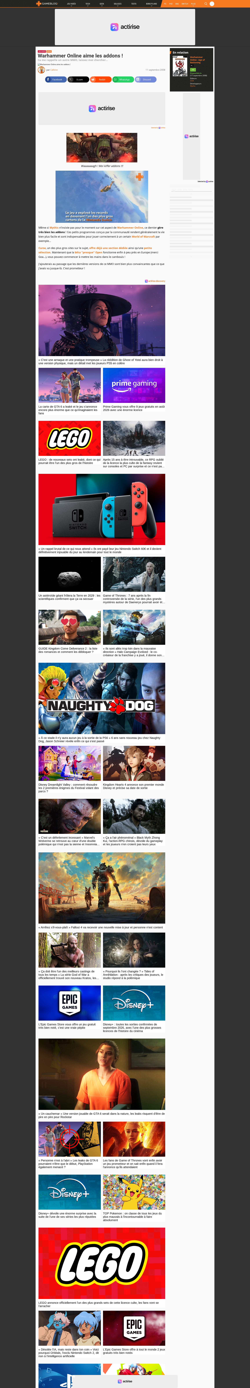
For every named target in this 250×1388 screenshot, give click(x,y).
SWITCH (185, 4)
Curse (42, 248)
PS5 (170, 4)
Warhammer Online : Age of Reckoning (197, 60)
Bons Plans (151, 4)
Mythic (54, 227)
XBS (177, 4)
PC (165, 4)
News (49, 51)
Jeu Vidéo (71, 4)
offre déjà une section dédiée (108, 248)
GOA (192, 81)
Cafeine (54, 69)
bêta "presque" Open (88, 252)
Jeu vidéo (41, 51)
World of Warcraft (143, 236)
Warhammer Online (130, 227)
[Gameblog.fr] (47, 3)
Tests (133, 4)
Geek (102, 4)
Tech (88, 4)
